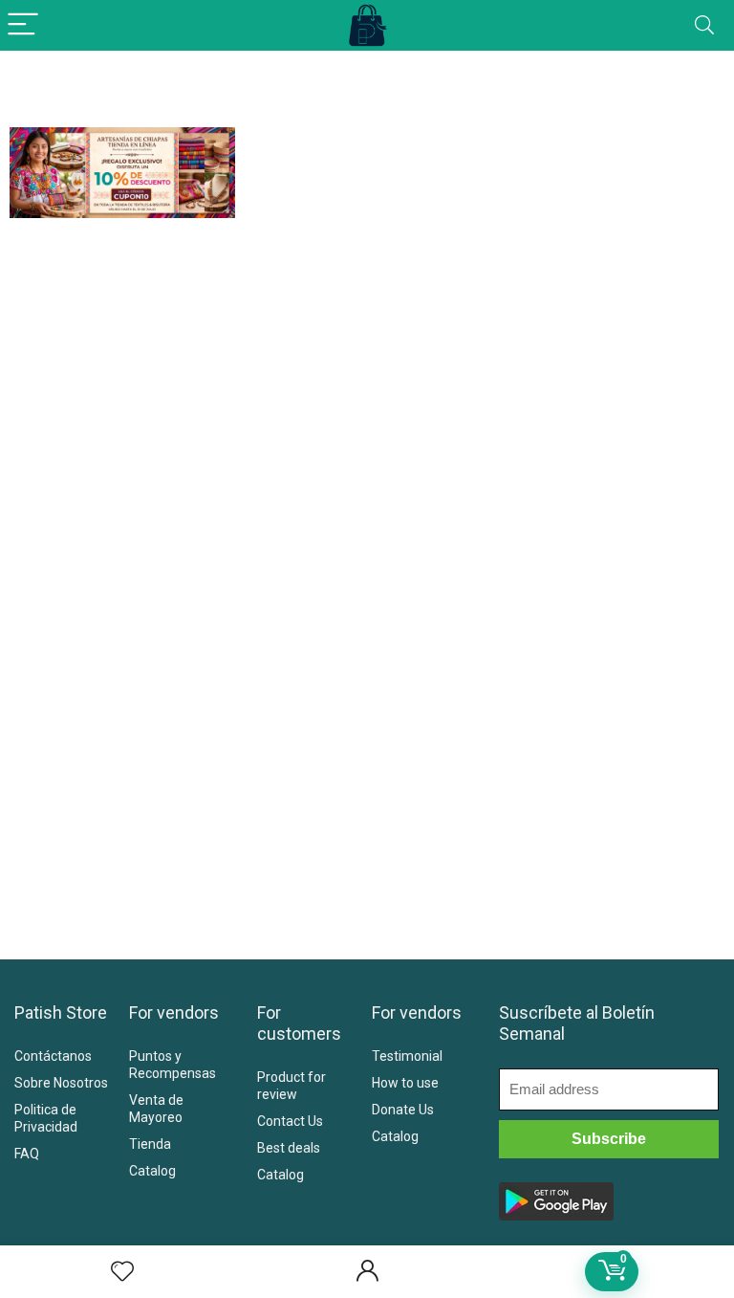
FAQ (26, 1153)
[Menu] (23, 25)
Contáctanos (53, 1056)
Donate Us (403, 1109)
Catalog (152, 1170)
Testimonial (407, 1056)
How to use (405, 1082)
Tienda (150, 1144)
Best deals (288, 1147)
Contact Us (290, 1121)
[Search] (704, 25)
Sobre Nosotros (61, 1082)
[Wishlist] (122, 1272)
